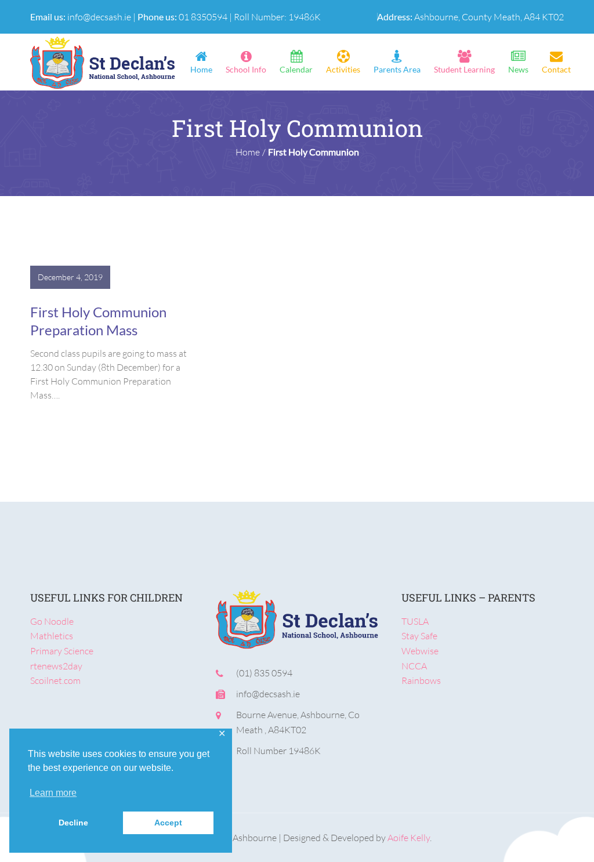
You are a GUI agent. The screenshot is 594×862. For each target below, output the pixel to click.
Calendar (296, 69)
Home (201, 69)
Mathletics (51, 636)
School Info (246, 69)
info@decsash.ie (99, 17)
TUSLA (415, 621)
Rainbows (421, 680)
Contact (556, 69)
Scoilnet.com (55, 680)
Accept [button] (168, 822)
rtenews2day (56, 666)
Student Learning (464, 69)
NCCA (414, 666)
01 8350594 (203, 17)
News (518, 69)
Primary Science (61, 651)
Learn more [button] (53, 793)
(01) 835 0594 (264, 673)
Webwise (420, 651)
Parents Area (397, 69)
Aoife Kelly (408, 837)
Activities (343, 69)
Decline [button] (73, 822)
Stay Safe (419, 636)
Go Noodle (52, 621)
